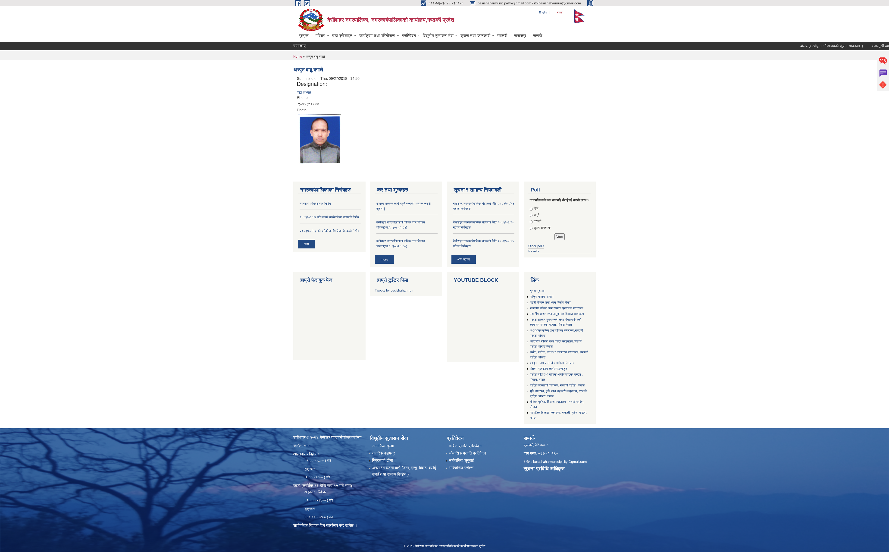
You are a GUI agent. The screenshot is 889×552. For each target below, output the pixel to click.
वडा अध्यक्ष (304, 92)
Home (297, 56)
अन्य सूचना (463, 259)
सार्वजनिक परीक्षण (461, 468)
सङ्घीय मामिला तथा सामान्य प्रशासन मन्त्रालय (556, 308)
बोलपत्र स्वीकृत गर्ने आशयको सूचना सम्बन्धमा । (810, 46)
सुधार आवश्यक (542, 227)
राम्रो (536, 215)
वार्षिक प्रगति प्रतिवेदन (465, 446)
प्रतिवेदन (409, 35)
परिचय (320, 35)
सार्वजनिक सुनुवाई (461, 460)
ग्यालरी (502, 35)
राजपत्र (520, 35)
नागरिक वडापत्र (383, 453)
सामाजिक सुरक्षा (383, 446)
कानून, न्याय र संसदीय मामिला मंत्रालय (552, 363)
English (543, 12)
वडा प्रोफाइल (342, 35)
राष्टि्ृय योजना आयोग (541, 296)
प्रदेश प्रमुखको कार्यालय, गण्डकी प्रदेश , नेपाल (557, 385)
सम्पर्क (537, 35)
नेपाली (560, 12)
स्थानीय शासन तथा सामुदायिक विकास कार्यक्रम (557, 314)
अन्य (306, 244)
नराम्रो (537, 221)
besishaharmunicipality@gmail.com (560, 462)
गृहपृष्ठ (304, 35)
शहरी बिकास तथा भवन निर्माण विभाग (550, 302)
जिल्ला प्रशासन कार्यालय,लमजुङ (548, 368)
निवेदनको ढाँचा (382, 460)
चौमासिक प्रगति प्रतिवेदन (467, 453)
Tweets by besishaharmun (394, 290)
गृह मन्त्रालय (537, 291)
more (384, 259)
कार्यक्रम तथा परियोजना (377, 35)
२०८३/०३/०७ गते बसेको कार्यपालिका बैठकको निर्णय (329, 217)
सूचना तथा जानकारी (475, 35)
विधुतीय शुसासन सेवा (438, 35)
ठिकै (536, 208)
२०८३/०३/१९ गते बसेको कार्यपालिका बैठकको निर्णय (329, 231)
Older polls (536, 246)
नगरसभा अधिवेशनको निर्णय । (317, 203)
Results (533, 251)
